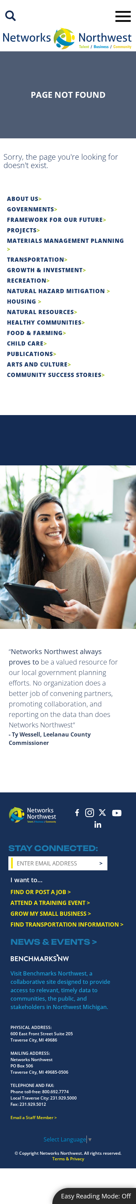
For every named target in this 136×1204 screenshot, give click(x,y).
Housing (22, 301)
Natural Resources (40, 312)
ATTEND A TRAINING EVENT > (50, 903)
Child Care (25, 343)
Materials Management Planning (65, 241)
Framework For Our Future (55, 220)
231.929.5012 (33, 1104)
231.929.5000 (63, 1098)
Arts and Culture (37, 364)
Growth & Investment (45, 270)
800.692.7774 (55, 1092)
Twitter (102, 812)
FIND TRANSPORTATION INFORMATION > (66, 924)
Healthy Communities (44, 322)
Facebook (77, 812)
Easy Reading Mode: (96, 1196)
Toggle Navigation (123, 16)
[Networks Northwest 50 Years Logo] (67, 38)
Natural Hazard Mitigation (57, 291)
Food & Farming (35, 333)
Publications (30, 354)
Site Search (10, 15)
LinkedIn (98, 824)
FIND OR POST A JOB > (40, 892)
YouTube (116, 813)
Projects (22, 230)
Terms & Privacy (68, 1159)
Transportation (35, 259)
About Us (22, 199)
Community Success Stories (54, 375)
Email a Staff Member (31, 1117)
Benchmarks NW (39, 958)
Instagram (89, 812)
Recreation (26, 280)
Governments (30, 209)
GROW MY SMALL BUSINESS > (50, 913)
